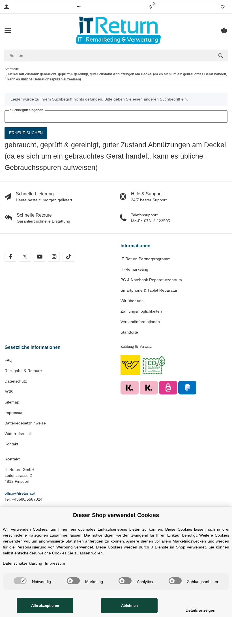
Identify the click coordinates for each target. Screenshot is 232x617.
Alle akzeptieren (45, 605)
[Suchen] (221, 55)
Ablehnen (129, 605)
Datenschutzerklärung (22, 563)
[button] (78, 7)
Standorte (129, 332)
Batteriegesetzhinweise (25, 423)
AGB (9, 391)
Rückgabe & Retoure (23, 370)
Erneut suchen (26, 133)
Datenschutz (16, 381)
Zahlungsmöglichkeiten (141, 311)
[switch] (20, 580)
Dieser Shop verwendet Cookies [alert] (116, 515)
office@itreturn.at (20, 493)
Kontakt (11, 444)
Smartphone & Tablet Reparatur (149, 290)
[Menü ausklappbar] (8, 30)
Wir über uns (132, 300)
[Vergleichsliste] (150, 7)
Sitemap (12, 402)
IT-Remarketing (134, 269)
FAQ (8, 360)
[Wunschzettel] (222, 7)
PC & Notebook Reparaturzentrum (151, 279)
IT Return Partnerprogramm (146, 259)
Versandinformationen (140, 321)
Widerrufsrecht (18, 433)
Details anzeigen (200, 610)
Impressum (15, 412)
